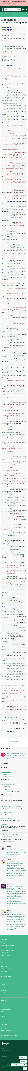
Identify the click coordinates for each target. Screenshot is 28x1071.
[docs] (4, 65)
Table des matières (6, 772)
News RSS (3, 1016)
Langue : (23, 1061)
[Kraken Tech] (3, 888)
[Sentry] (3, 850)
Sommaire (18, 806)
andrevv (4, 1061)
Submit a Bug (4, 971)
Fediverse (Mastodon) (6, 1009)
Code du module (7, 786)
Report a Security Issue (6, 974)
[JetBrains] (3, 864)
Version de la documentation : (18, 1064)
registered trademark (15, 1066)
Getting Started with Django (7, 945)
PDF (16, 834)
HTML (13, 834)
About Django (4, 943)
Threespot (4, 1056)
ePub (19, 834)
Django (2, 9)
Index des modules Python (8, 777)
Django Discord (4, 990)
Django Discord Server (6, 812)
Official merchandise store (7, 1032)
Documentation (6, 14)
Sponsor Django (4, 1028)
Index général (5, 774)
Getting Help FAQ (5, 988)
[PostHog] (3, 914)
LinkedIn (3, 1014)
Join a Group (4, 966)
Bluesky (2, 1011)
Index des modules (9, 806)
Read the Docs (9, 836)
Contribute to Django (5, 969)
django (6, 789)
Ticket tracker (4, 824)
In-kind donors (5, 1050)
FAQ (2, 799)
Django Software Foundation (7, 950)
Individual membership (6, 976)
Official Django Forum (6, 818)
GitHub (2, 1004)
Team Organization (5, 947)
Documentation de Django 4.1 (9, 784)
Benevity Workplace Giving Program (9, 1035)
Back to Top (14, 741)
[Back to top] (25, 1068)
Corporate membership (6, 1030)
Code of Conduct (5, 952)
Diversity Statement (5, 955)
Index (2, 806)
